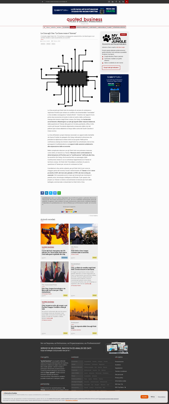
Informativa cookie (120, 381)
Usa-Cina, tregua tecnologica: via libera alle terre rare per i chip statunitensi (53, 290)
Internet (86, 387)
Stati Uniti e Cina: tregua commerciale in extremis (80, 251)
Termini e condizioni (121, 371)
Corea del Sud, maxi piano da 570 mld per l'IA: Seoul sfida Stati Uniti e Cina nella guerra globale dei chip (54, 252)
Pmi (99, 370)
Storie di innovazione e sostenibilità (56, 1)
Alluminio (103, 384)
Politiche (95, 379)
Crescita (94, 361)
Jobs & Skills (102, 27)
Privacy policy (119, 378)
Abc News (74, 247)
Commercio (95, 364)
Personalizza (161, 396)
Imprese (95, 370)
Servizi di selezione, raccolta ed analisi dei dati (66, 348)
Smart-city (86, 390)
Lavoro (86, 373)
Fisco (85, 379)
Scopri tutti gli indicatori (111, 67)
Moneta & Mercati (82, 27)
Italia (48, 27)
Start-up (103, 370)
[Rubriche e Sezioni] (42, 2)
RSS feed (118, 384)
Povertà (106, 361)
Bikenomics (104, 390)
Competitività (87, 361)
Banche (100, 367)
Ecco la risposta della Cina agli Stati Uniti (83, 327)
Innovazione (75, 387)
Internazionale (103, 381)
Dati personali (119, 374)
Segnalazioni (118, 368)
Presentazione (119, 361)
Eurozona (86, 381)
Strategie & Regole (119, 27)
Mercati (105, 367)
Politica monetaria (88, 367)
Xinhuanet (75, 322)
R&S (104, 387)
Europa (53, 27)
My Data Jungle (121, 47)
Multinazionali (87, 370)
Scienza (91, 387)
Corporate (92, 27)
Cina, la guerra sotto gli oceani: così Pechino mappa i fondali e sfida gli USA (54, 307)
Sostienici (118, 365)
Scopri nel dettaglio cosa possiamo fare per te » (55, 350)
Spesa (90, 379)
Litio (108, 384)
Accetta (144, 396)
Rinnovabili (87, 384)
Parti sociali (98, 373)
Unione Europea (94, 381)
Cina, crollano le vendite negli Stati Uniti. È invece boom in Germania (83, 268)
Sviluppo (100, 361)
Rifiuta (153, 396)
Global (73, 27)
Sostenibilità (87, 376)
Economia (66, 27)
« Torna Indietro (93, 215)
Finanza (101, 379)
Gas (92, 384)
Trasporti (93, 390)
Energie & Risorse (77, 384)
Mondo (59, 27)
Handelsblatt (75, 264)
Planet (109, 27)
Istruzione (91, 373)
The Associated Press (49, 285)
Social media (98, 387)
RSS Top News (120, 387)
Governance (87, 364)
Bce (96, 367)
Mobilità (74, 390)
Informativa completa (71, 400)
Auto (98, 390)
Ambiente (94, 376)
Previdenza (105, 373)
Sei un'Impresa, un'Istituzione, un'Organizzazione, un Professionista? (70, 343)
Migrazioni (101, 364)
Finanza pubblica (76, 379)
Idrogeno (97, 384)
